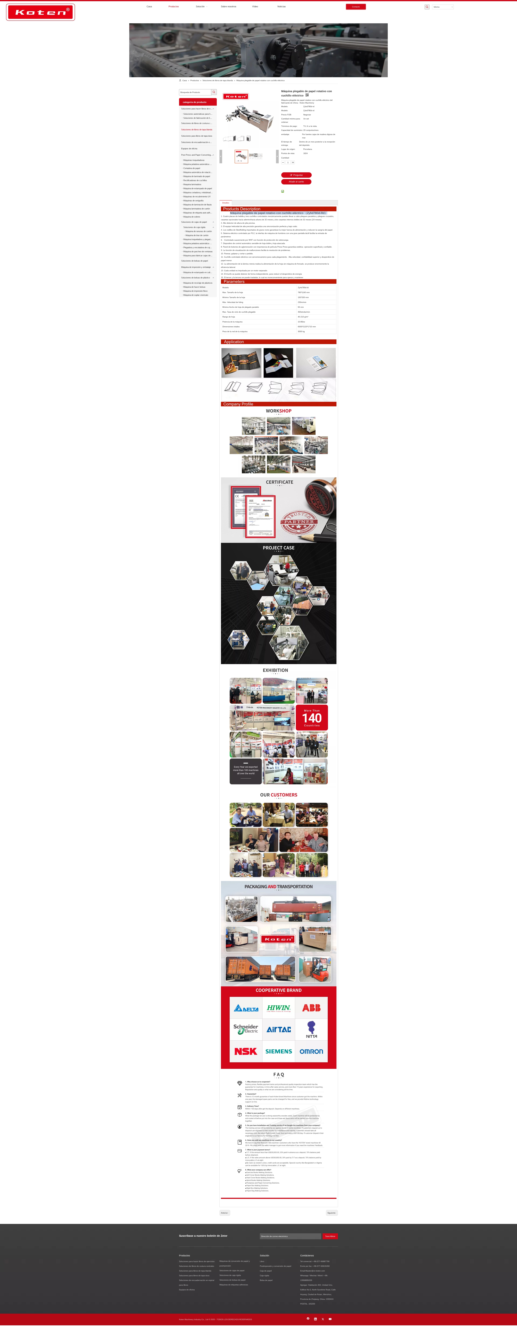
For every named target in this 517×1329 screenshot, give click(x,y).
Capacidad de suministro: (292, 130)
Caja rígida (264, 1275)
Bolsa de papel (266, 1280)
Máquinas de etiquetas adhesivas (233, 1285)
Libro (262, 1261)
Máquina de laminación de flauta (197, 204)
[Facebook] (308, 1319)
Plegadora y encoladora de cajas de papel (200, 247)
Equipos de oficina (189, 148)
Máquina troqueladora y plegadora (198, 239)
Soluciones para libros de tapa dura (196, 136)
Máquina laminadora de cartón (196, 208)
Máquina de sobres (191, 217)
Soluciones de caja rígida (194, 227)
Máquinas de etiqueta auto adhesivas (199, 213)
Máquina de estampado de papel (197, 188)
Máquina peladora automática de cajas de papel (200, 243)
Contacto (356, 7)
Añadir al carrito (296, 182)
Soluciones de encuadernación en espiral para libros (199, 142)
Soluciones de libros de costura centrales (199, 123)
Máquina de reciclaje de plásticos (197, 283)
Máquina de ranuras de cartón (199, 231)
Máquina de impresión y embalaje (196, 267)
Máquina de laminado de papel (196, 176)
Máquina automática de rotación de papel (200, 172)
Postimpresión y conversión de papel (275, 1266)
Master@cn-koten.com (315, 1271)
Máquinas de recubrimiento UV (197, 196)
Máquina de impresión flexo (195, 291)
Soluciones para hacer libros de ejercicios (199, 109)
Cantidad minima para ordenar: (290, 120)
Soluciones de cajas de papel (194, 222)
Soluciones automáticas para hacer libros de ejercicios (200, 114)
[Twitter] (323, 1319)
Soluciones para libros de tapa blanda (195, 1271)
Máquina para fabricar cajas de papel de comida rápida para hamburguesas (200, 255)
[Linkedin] (315, 1319)
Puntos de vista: (288, 153)
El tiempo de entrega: (286, 143)
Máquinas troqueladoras (194, 160)
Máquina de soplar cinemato (195, 295)
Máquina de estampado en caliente (198, 272)
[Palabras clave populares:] (427, 7)
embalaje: (285, 134)
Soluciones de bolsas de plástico (195, 277)
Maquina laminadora (192, 184)
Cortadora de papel (191, 168)
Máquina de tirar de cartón (197, 235)
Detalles (225, 203)
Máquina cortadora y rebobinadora (198, 192)
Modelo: (284, 106)
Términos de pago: (289, 126)
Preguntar (298, 175)
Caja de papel (266, 1271)
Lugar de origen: (288, 149)
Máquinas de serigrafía (193, 200)
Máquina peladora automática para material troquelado (200, 164)
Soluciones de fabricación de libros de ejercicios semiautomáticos (200, 118)
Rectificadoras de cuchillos (195, 180)
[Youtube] (330, 1319)
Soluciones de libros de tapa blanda (196, 129)
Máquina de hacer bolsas (194, 287)
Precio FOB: (286, 115)
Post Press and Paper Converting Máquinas (199, 155)
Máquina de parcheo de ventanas (198, 251)
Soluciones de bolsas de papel (194, 261)
